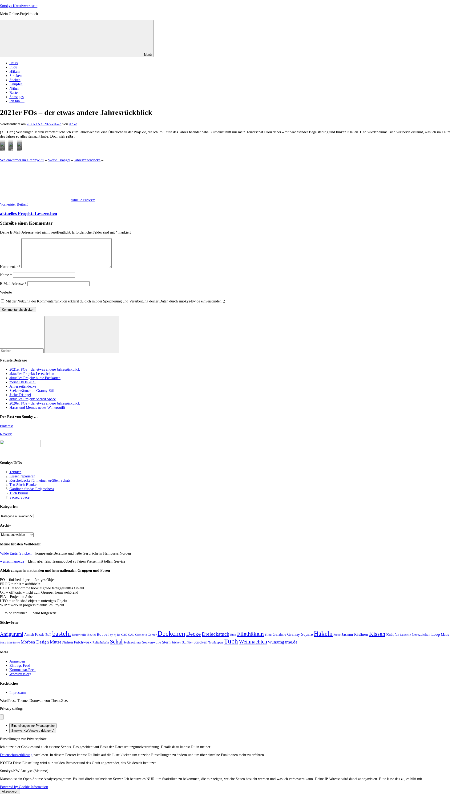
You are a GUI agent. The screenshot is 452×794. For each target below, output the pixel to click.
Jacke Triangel (20, 395)
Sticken (14, 80)
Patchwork (83, 642)
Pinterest (6, 426)
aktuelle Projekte (83, 200)
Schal (116, 641)
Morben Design (35, 641)
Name (6, 275)
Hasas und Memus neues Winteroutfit (37, 407)
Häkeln (14, 71)
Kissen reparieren (22, 476)
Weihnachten (253, 642)
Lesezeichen (421, 634)
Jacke (337, 634)
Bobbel (103, 634)
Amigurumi (11, 634)
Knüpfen (16, 84)
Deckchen (171, 633)
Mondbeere (13, 642)
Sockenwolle (151, 642)
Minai (3, 642)
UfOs (13, 63)
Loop (435, 634)
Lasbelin (405, 634)
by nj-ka (115, 634)
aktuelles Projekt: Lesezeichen (31, 374)
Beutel (91, 634)
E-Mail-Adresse (13, 284)
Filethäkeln (250, 634)
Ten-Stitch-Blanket (23, 485)
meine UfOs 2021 (22, 382)
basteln (61, 633)
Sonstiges (16, 97)
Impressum (17, 693)
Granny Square (300, 634)
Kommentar (10, 267)
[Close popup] (2, 717)
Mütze (55, 641)
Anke (73, 124)
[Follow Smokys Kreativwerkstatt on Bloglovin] (20, 446)
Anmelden (17, 661)
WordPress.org (20, 674)
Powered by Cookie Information (24, 787)
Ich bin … (16, 101)
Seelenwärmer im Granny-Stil (22, 160)
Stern (166, 642)
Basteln (14, 93)
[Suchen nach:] (22, 351)
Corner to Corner (146, 634)
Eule (233, 634)
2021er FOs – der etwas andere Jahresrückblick (44, 369)
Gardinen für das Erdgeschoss (31, 489)
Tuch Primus (18, 493)
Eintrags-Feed (19, 665)
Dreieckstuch (215, 634)
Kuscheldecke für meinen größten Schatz (39, 480)
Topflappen (215, 642)
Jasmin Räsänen (355, 634)
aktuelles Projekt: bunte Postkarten (35, 378)
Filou (13, 67)
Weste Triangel (59, 160)
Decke (193, 634)
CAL (131, 634)
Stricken (15, 76)
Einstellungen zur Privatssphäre (33, 725)
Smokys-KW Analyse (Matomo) (32, 730)
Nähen (14, 88)
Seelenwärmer (132, 642)
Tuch (231, 641)
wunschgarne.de (12, 561)
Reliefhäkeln (101, 642)
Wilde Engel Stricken (16, 553)
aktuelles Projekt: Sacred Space (32, 399)
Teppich (15, 472)
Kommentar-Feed (22, 670)
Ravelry (6, 434)
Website (6, 292)
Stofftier (187, 642)
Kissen (377, 634)
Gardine (279, 634)
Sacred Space (19, 497)
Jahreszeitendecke (87, 160)
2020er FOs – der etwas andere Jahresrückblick (44, 403)
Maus (445, 634)
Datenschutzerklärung (16, 755)
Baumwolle (79, 634)
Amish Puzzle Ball (37, 634)
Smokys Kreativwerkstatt (18, 6)
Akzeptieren (10, 791)
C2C (124, 634)
